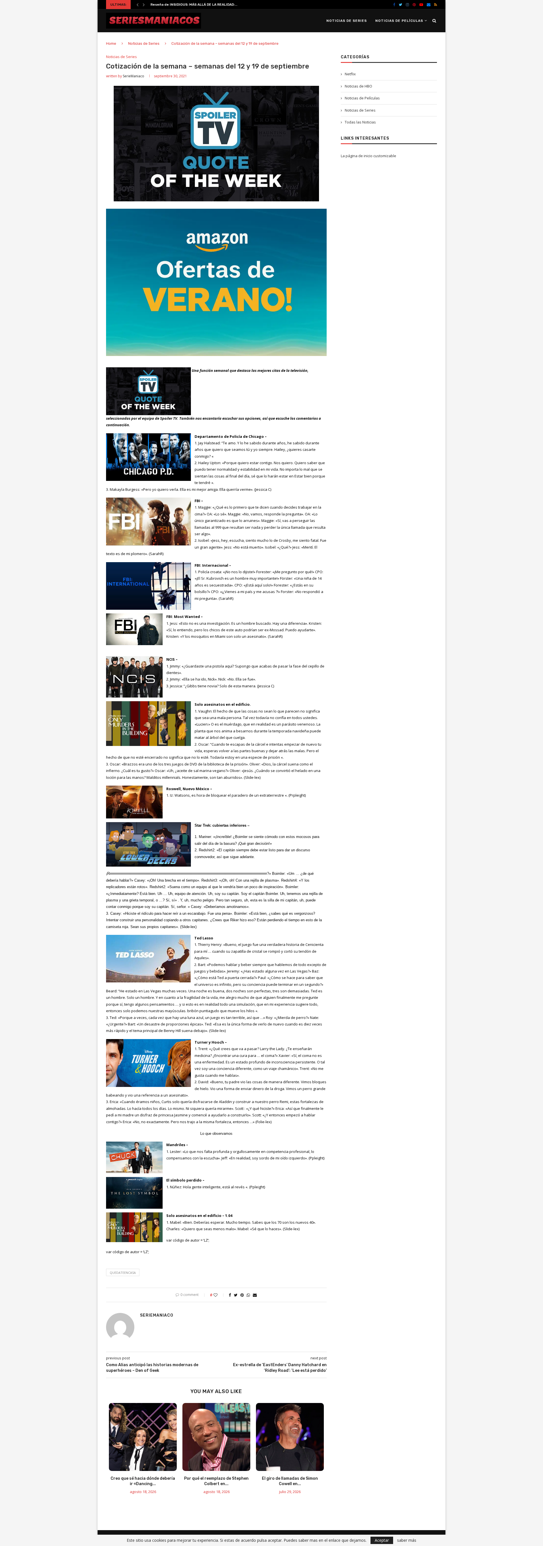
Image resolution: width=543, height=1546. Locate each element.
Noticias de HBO (358, 86)
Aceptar (382, 1540)
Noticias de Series (346, 21)
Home (111, 43)
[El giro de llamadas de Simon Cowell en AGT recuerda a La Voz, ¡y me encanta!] (290, 1437)
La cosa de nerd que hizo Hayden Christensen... (191, 5)
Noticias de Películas (399, 21)
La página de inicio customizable (368, 155)
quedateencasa (123, 1272)
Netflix (350, 73)
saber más (406, 1540)
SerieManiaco (133, 76)
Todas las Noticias (360, 122)
